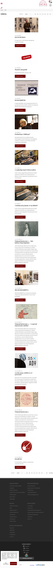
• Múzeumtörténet (13, 510)
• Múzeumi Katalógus (13, 505)
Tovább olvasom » (19, 45)
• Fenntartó (11, 528)
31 (40, 14)
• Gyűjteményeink (13, 516)
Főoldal (2, 10)
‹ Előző (26, 14)
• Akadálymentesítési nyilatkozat (34, 510)
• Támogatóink (12, 534)
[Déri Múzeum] (43, 3)
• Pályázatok (11, 530)
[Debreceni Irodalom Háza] (50, 1)
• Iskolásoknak (30, 490)
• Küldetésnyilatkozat (13, 512)
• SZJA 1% (11, 536)
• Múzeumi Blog (12, 521)
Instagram (27, 550)
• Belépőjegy (12, 499)
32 (42, 14)
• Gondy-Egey (30, 505)
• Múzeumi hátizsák (13, 490)
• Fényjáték (11, 488)
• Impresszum (30, 508)
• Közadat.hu (29, 516)
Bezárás (17, 553)
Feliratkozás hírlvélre (27, 558)
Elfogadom (13, 563)
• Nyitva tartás (12, 496)
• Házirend (29, 519)
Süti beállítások (6, 563)
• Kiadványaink (12, 519)
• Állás (10, 508)
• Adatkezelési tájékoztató (32, 514)
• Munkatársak (12, 514)
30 (37, 14)
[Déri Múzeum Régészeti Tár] (50, 5)
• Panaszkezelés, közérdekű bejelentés (35, 512)
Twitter (27, 552)
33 (45, 14)
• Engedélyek (12, 532)
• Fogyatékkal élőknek (31, 492)
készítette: (32, 565)
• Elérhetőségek (12, 494)
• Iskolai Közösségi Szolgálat (15, 485)
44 (46, 473)
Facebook (27, 546)
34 (47, 14)
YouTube (27, 548)
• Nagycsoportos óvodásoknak (33, 488)
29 (35, 14)
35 (50, 14)
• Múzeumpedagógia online (32, 494)
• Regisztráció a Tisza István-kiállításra (17, 492)
